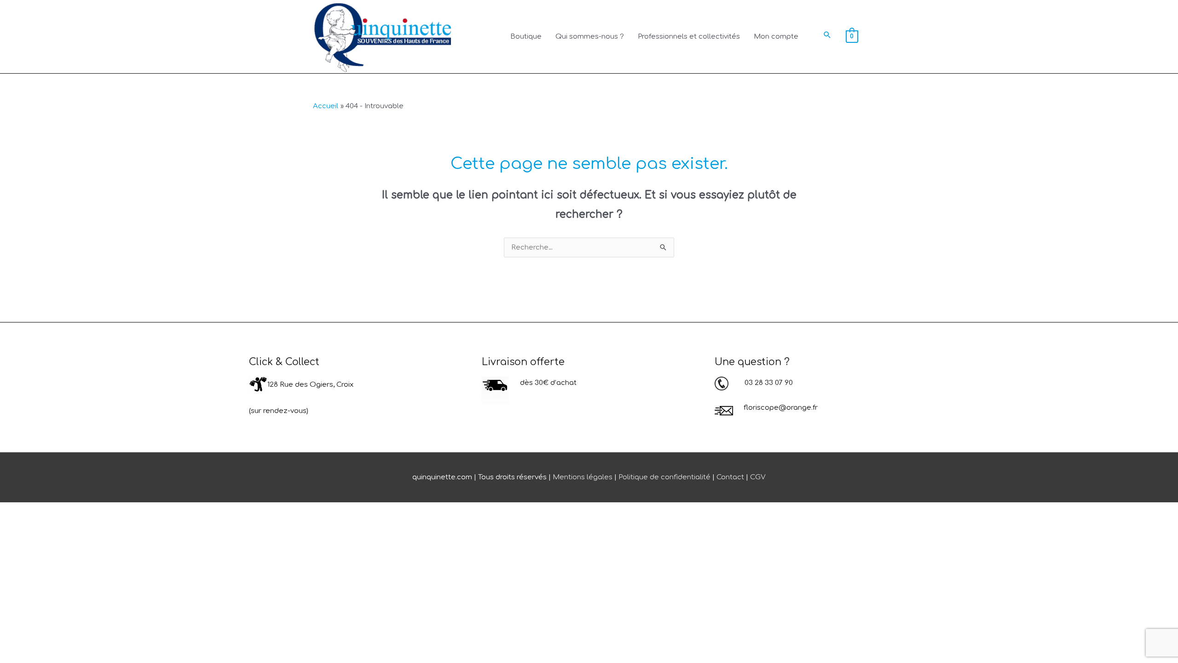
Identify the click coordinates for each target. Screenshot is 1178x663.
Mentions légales (582, 477)
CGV (758, 477)
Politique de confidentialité (664, 477)
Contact (730, 477)
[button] (827, 34)
